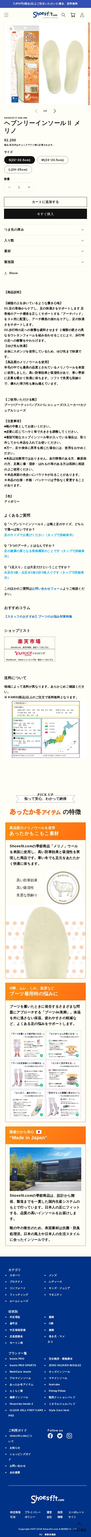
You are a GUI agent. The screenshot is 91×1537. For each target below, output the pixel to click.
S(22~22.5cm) (19, 160)
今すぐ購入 (45, 214)
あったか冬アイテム (22, 1384)
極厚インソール (19, 1397)
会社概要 (15, 1472)
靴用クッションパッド (62, 1397)
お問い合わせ (18, 1465)
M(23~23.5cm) (52, 160)
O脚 (51, 1323)
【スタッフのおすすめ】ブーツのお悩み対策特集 (38, 616)
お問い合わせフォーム (47, 588)
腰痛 (51, 1330)
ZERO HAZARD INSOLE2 (65, 1365)
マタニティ (55, 1294)
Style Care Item (59, 1410)
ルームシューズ (19, 1301)
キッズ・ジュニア (59, 1288)
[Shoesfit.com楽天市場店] (29, 646)
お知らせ (15, 1447)
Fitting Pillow (57, 1390)
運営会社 (49, 1514)
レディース (55, 1281)
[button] (6, 15)
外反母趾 (15, 1317)
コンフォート (18, 1288)
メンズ (53, 1275)
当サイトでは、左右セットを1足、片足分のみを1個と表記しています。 (44, 575)
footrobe (54, 1384)
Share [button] (13, 273)
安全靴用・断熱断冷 (61, 1358)
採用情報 (60, 1514)
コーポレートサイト (76, 1514)
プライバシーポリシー (33, 1514)
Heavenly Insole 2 (21, 1403)
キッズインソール (59, 1371)
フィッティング (19, 1294)
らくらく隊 (16, 1390)
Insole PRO (17, 1358)
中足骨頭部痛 (18, 1330)
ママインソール (58, 1378)
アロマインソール (20, 1378)
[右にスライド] (54, 111)
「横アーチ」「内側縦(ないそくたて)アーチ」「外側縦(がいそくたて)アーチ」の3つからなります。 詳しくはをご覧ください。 (44, 554)
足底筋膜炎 (16, 1336)
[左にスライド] (36, 111)
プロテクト (16, 1281)
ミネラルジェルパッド (62, 1403)
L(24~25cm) (18, 169)
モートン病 (16, 1342)
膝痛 (51, 1317)
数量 (7, 179)
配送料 (13, 145)
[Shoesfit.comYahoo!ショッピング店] (29, 658)
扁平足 (14, 1323)
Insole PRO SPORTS (23, 1365)
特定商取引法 (15, 1514)
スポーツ (15, 1275)
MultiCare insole (20, 1371)
